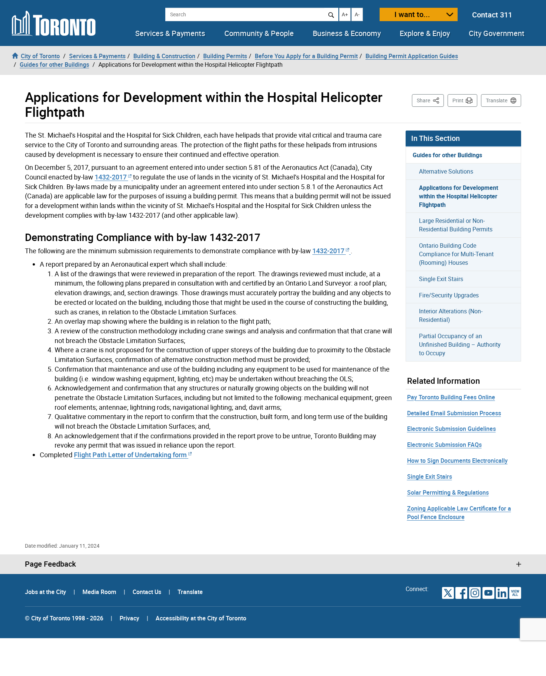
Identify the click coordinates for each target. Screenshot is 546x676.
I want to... (412, 14)
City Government (496, 33)
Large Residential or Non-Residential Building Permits (456, 225)
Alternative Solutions (446, 171)
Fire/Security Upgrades (449, 295)
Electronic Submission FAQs (444, 445)
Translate (496, 100)
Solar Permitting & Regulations (448, 492)
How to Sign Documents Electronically (457, 460)
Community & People (259, 33)
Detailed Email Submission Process (454, 413)
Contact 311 (492, 15)
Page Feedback (50, 564)
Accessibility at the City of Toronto (201, 618)
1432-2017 (111, 176)
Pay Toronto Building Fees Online (451, 397)
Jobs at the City (46, 592)
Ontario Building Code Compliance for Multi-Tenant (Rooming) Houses (456, 254)
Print (458, 100)
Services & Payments (170, 33)
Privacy (129, 618)
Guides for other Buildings (447, 155)
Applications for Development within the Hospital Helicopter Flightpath (458, 196)
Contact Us (148, 592)
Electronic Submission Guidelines (451, 429)
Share (430, 100)
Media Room (100, 592)
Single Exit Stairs (441, 279)
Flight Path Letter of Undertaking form (131, 454)
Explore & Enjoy (425, 33)
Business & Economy (347, 33)
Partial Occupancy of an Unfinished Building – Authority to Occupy (460, 344)
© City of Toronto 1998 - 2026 (64, 618)
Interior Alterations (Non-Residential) (450, 315)
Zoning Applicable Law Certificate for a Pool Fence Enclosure (459, 512)
